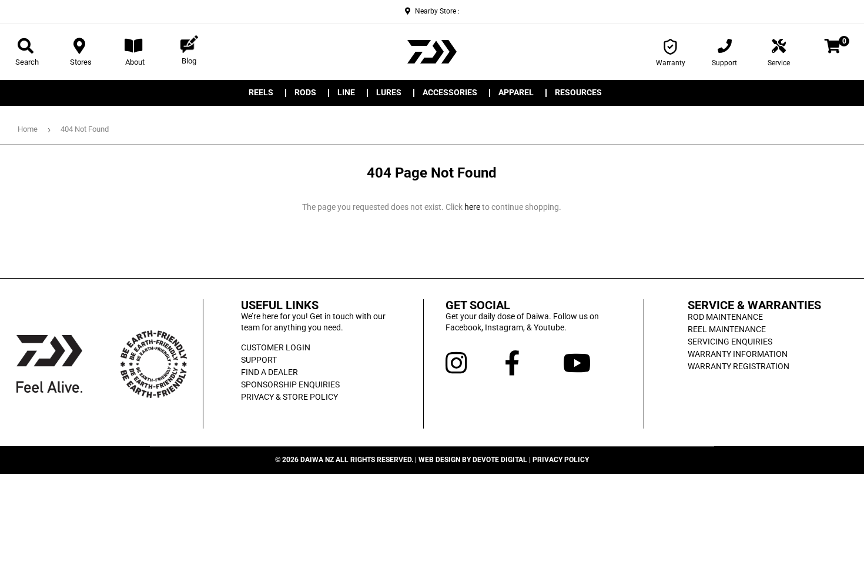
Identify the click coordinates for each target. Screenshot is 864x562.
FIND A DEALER (269, 372)
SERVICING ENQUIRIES (730, 341)
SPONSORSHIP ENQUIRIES (290, 384)
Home (28, 129)
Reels (261, 93)
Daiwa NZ (317, 460)
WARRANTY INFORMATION (738, 354)
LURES (388, 93)
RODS (305, 93)
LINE (346, 93)
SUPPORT (259, 359)
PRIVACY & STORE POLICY (289, 397)
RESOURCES (578, 93)
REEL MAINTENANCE (727, 329)
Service (779, 63)
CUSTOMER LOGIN (275, 347)
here (472, 207)
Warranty (670, 63)
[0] (832, 48)
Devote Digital (500, 460)
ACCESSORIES (450, 93)
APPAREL (516, 93)
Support (724, 63)
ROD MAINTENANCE (725, 317)
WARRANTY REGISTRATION (738, 366)
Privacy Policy (561, 460)
